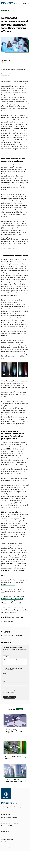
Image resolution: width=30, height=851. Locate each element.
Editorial (3, 843)
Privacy (3, 841)
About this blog (5, 814)
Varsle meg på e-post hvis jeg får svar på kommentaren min (13, 669)
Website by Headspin (6, 847)
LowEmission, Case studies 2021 (12, 617)
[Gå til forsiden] (9, 803)
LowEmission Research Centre (15, 194)
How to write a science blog (9, 817)
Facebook (4, 831)
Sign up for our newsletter (9, 823)
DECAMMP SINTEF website (11, 622)
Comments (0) (5, 75)
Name (4, 673)
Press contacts (4, 845)
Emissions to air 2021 (8, 584)
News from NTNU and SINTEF (10, 826)
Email (4, 681)
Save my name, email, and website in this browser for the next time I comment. (15, 691)
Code (7, 656)
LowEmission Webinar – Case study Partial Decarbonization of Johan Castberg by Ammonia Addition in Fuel (14, 610)
